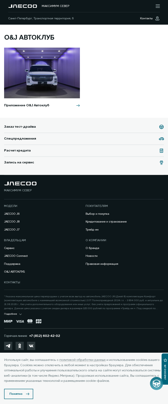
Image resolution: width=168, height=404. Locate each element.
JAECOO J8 (12, 221)
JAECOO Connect (16, 256)
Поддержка (12, 264)
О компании (96, 240)
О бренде (92, 248)
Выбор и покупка (97, 213)
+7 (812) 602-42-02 (44, 336)
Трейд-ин (92, 229)
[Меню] (157, 6)
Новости (92, 256)
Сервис (9, 248)
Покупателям (97, 206)
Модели (10, 206)
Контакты (12, 282)
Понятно (16, 394)
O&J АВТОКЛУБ (14, 271)
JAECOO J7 (12, 229)
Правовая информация (102, 264)
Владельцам (15, 240)
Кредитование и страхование (106, 221)
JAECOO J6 (12, 213)
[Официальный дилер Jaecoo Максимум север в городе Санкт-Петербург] (22, 6)
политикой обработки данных (82, 360)
